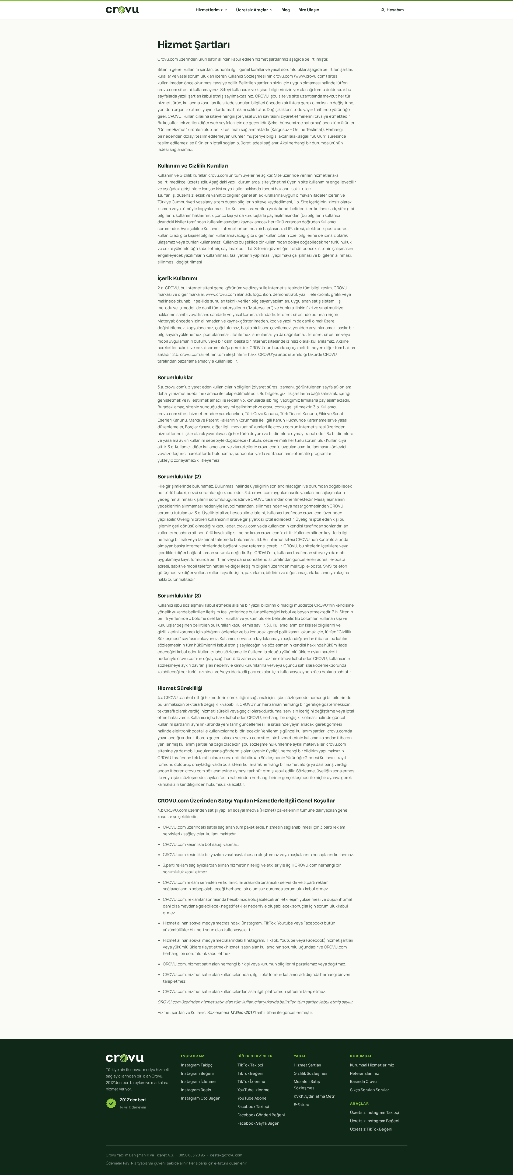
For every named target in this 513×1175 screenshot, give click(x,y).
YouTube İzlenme (254, 1089)
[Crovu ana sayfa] (122, 9)
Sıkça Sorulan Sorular (369, 1089)
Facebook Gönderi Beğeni (261, 1114)
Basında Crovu (363, 1081)
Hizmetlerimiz (209, 10)
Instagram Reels (196, 1089)
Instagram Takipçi (197, 1065)
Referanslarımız (364, 1073)
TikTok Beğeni (250, 1073)
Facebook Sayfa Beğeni (259, 1123)
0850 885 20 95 (192, 1155)
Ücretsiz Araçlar (252, 10)
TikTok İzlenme (251, 1081)
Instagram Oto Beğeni (201, 1098)
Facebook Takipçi (253, 1106)
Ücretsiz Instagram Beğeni (374, 1120)
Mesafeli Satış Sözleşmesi (307, 1084)
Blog (285, 10)
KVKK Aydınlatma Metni (315, 1096)
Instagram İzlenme (198, 1081)
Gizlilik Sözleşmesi (311, 1073)
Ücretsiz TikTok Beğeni (371, 1129)
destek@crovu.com (226, 1155)
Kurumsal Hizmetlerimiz (372, 1065)
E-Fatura (301, 1104)
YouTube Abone (252, 1098)
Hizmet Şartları (307, 1065)
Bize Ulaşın (308, 10)
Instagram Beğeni (197, 1073)
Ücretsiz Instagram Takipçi (374, 1112)
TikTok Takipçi (250, 1065)
